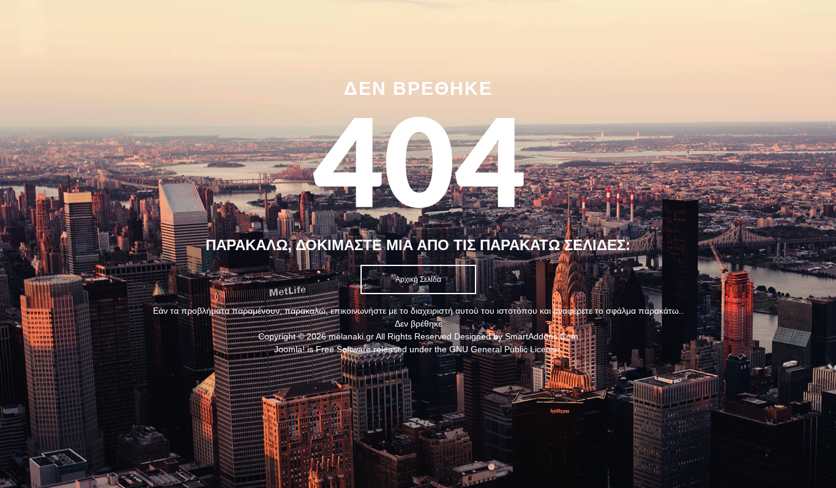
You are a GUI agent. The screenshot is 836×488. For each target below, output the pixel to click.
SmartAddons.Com (541, 336)
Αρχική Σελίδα (418, 279)
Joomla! (289, 349)
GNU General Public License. (505, 349)
